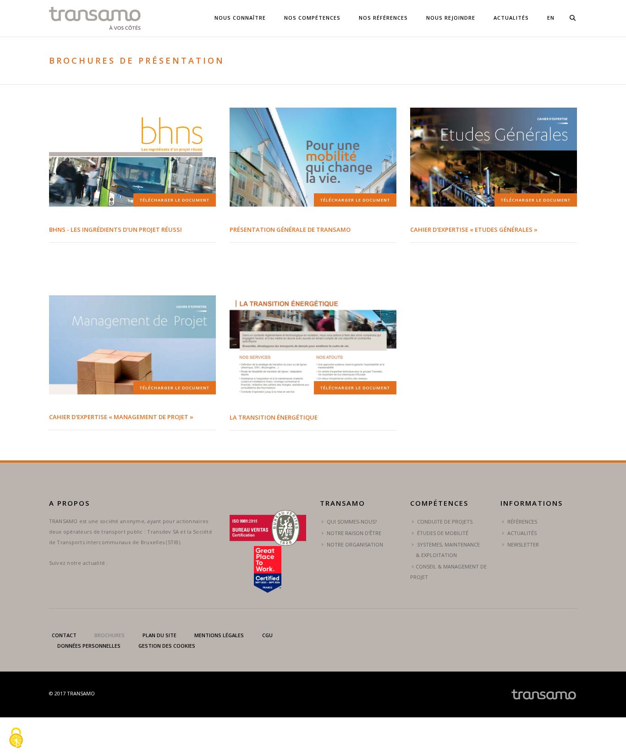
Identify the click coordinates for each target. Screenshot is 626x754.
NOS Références (383, 17)
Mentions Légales (219, 635)
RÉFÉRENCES (521, 521)
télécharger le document (174, 200)
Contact (64, 635)
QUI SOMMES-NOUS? (351, 521)
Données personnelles (89, 645)
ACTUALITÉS (521, 533)
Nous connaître (240, 17)
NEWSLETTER (522, 544)
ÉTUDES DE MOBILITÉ (442, 533)
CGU (267, 635)
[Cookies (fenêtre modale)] (16, 738)
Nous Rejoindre (450, 17)
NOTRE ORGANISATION (354, 544)
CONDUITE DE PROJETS (444, 521)
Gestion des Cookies (166, 645)
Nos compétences (312, 17)
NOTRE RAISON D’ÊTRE (353, 533)
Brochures (109, 635)
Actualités (511, 17)
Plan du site (159, 635)
